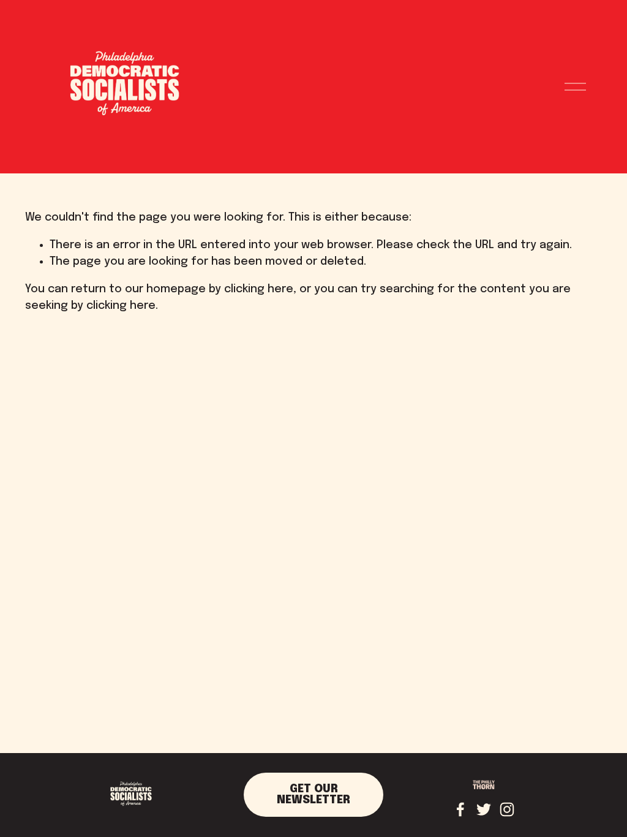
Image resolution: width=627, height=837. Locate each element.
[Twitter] (483, 809)
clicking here (258, 289)
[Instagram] (507, 809)
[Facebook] (460, 809)
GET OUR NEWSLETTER (313, 795)
